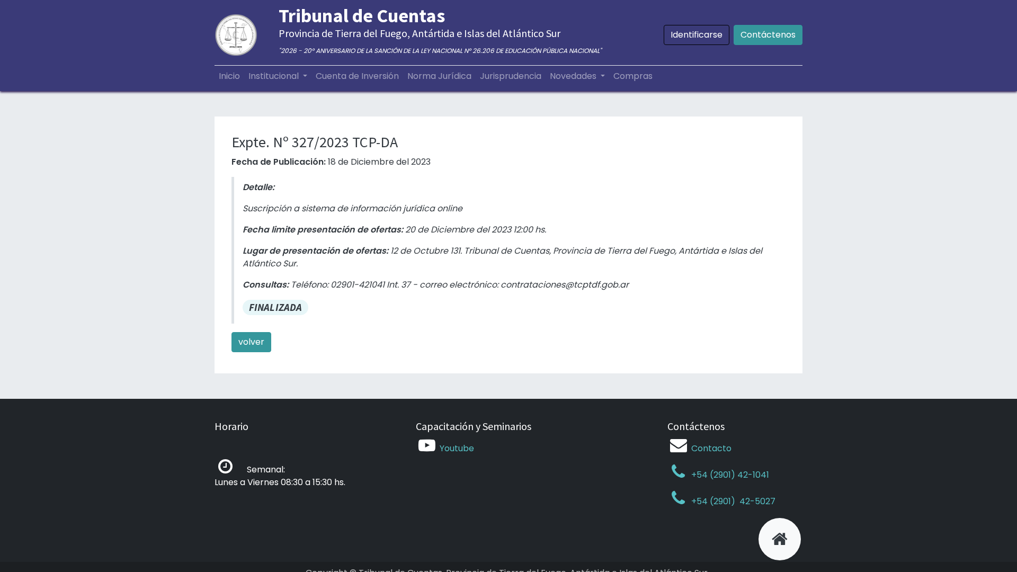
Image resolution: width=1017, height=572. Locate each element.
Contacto (711, 448)
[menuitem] (229, 76)
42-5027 (756, 501)
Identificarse (696, 35)
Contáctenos (768, 35)
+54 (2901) (713, 501)
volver (251, 342)
